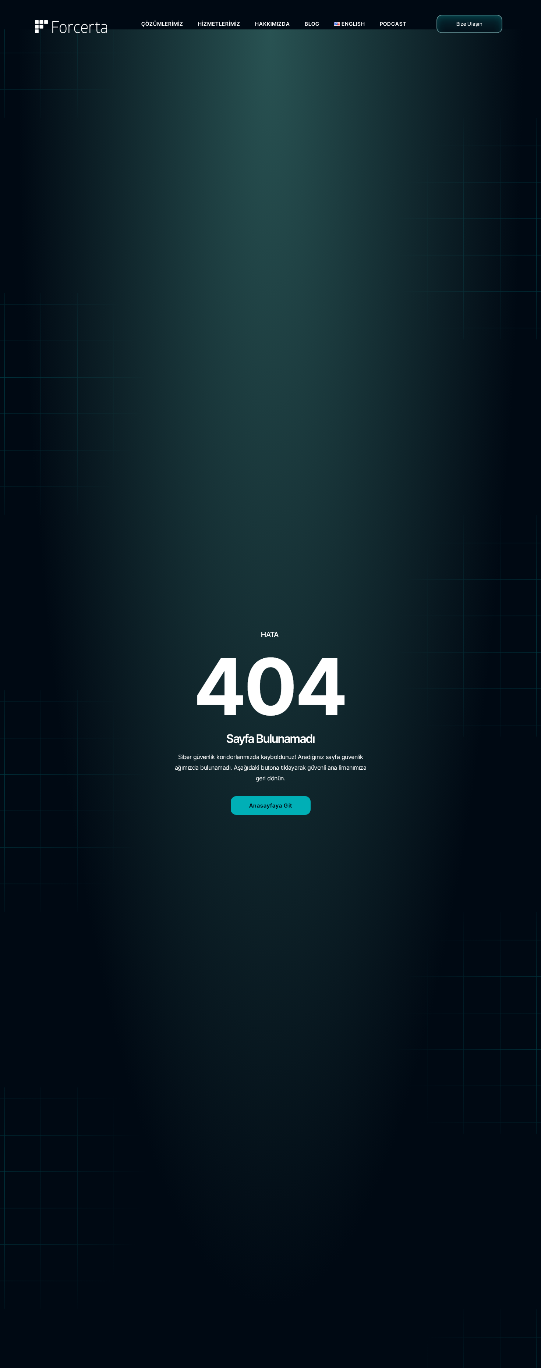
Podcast (393, 24)
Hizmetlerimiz (219, 24)
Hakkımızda (272, 24)
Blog (312, 24)
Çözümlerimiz (162, 24)
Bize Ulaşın (469, 24)
